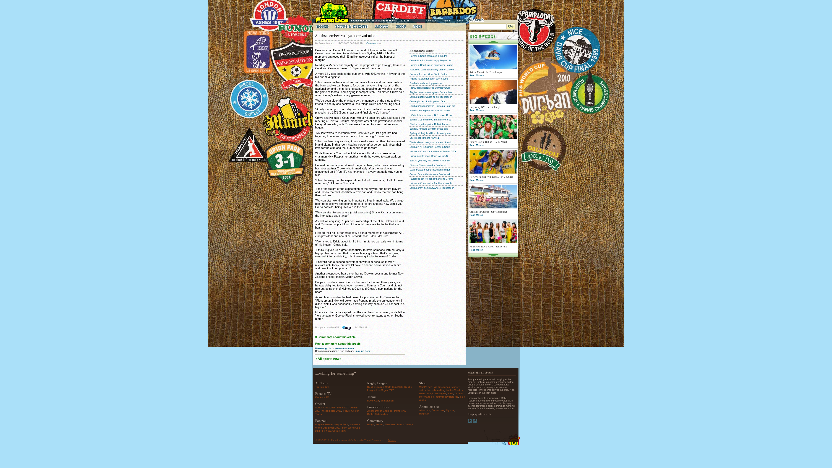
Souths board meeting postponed (427, 83)
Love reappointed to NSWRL (424, 137)
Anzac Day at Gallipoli (379, 411)
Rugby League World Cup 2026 (385, 387)
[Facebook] (475, 422)
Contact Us (432, 20)
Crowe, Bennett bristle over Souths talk (430, 174)
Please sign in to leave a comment (334, 348)
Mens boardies (435, 390)
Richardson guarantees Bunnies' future (430, 87)
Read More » (477, 75)
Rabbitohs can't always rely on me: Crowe (432, 69)
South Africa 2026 (325, 407)
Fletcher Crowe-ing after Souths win (428, 165)
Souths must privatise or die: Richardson (431, 97)
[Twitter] (470, 422)
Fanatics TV (322, 397)
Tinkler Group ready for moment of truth (430, 142)
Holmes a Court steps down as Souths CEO (433, 151)
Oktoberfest (381, 414)
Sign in (450, 410)
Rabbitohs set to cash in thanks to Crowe (431, 178)
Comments (372, 43)
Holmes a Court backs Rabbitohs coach (431, 183)
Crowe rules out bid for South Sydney (429, 74)
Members (390, 424)
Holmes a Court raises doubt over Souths (431, 65)
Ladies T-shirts (454, 390)
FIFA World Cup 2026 (334, 431)
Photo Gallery (405, 424)
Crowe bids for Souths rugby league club (431, 60)
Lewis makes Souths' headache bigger (430, 169)
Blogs (370, 424)
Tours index (322, 387)
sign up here (363, 351)
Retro (422, 393)
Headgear (440, 393)
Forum (379, 424)
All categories (442, 387)
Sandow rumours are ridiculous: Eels (429, 128)
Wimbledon (387, 400)
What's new (425, 387)
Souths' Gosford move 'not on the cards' (431, 119)
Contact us (438, 410)
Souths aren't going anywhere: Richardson (432, 188)
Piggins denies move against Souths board (432, 92)
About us (424, 410)
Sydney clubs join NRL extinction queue (430, 133)
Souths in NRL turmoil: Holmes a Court (430, 147)
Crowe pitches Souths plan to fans (427, 101)
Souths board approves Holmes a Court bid (432, 106)
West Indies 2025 (331, 411)
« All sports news (328, 359)
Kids (450, 393)
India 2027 (343, 407)
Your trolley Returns (447, 396)
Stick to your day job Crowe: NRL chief (430, 160)
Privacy (392, 440)
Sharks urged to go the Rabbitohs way (430, 124)
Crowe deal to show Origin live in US (429, 156)
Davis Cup (373, 400)
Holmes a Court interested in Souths (428, 56)
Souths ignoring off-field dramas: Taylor (430, 110)
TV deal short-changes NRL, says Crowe (431, 115)
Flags (430, 393)
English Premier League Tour (331, 424)
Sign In (446, 20)
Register (459, 20)
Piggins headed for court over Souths (429, 78)
